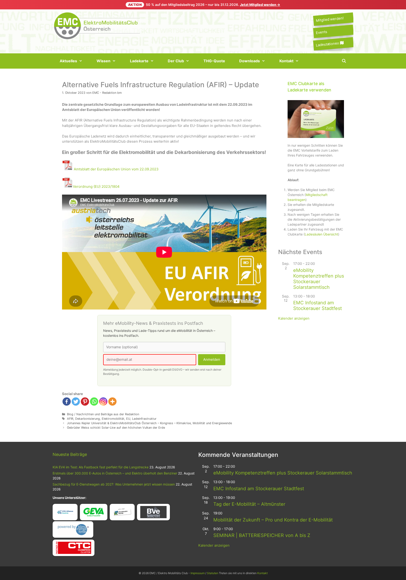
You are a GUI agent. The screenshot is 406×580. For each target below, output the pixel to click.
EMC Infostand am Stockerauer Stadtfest (317, 305)
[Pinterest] (85, 401)
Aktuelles (68, 61)
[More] (112, 401)
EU (128, 418)
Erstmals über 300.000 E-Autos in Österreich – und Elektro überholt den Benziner (115, 473)
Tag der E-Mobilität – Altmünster (249, 504)
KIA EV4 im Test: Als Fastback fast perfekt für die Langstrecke (100, 467)
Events (321, 32)
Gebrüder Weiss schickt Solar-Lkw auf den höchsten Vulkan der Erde (116, 427)
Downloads (249, 61)
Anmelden (211, 359)
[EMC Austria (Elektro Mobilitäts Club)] (97, 25)
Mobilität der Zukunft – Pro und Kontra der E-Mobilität (273, 520)
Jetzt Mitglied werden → (260, 5)
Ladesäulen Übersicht (321, 234)
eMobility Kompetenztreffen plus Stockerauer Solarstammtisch (318, 278)
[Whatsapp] (94, 401)
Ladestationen (328, 44)
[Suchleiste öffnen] (343, 61)
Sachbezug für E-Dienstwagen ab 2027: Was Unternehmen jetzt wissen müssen (114, 484)
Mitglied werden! (330, 19)
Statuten (212, 573)
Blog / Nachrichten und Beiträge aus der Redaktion (103, 414)
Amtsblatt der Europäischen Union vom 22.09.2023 (116, 169)
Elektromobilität (113, 418)
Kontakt (286, 61)
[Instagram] (103, 401)
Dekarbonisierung (87, 418)
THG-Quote (214, 61)
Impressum (198, 573)
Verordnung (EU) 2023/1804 (96, 186)
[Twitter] (76, 401)
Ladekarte (139, 61)
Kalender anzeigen (293, 318)
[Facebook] (66, 401)
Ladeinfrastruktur (144, 418)
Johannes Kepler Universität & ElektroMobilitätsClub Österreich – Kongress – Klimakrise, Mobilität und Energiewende (149, 423)
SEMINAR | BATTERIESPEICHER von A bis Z (261, 535)
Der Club (176, 61)
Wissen (103, 61)
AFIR (70, 418)
